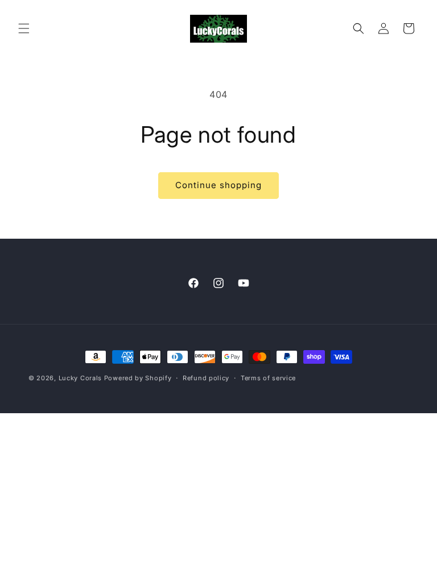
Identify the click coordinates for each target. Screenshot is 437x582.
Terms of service (268, 378)
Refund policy (206, 378)
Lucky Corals (80, 378)
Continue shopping (218, 185)
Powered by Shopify (138, 378)
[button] (23, 28)
